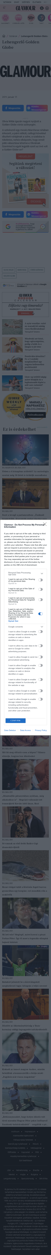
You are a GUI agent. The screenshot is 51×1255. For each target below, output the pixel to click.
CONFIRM (15, 721)
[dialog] (25, 627)
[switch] (40, 580)
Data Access (25, 730)
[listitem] (25, 573)
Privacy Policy (41, 730)
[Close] (45, 525)
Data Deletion (10, 730)
